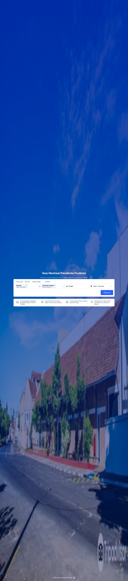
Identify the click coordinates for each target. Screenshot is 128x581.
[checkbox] (47, 281)
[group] (27, 286)
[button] (111, 2)
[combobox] (57, 286)
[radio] (19, 281)
